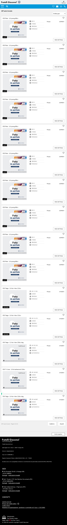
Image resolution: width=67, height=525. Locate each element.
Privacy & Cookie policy (9, 504)
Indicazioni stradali (14, 475)
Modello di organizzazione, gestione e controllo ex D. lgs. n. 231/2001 (23, 507)
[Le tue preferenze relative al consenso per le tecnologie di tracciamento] (1, 393)
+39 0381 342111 (7, 489)
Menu (2, 7)
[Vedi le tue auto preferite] (52, 7)
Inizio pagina (58, 434)
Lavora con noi (6, 502)
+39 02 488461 (7, 473)
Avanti (62, 424)
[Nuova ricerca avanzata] (7, 6)
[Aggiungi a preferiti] (63, 18)
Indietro (52, 424)
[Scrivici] (56, 7)
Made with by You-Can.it (10, 520)
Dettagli (4, 475)
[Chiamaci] (64, 7)
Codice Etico (6, 505)
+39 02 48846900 (7, 481)
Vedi (59, 40)
